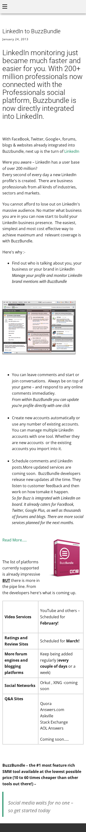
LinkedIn (71, 151)
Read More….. (14, 540)
